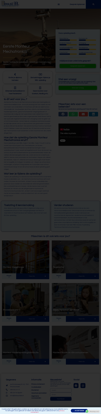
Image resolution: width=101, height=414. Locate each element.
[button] (79, 411)
